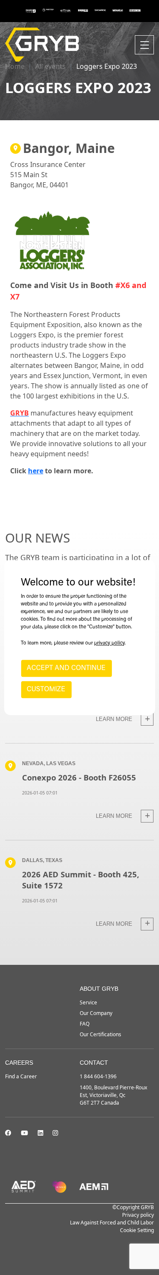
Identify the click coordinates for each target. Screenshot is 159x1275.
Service (88, 1002)
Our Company (96, 1013)
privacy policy (109, 643)
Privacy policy (138, 1214)
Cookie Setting (137, 1230)
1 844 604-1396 (98, 1076)
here (35, 470)
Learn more (115, 719)
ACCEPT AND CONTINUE (66, 668)
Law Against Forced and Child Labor (112, 1222)
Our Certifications (100, 1034)
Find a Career (21, 1076)
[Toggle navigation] (144, 44)
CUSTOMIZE (46, 689)
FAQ (84, 1023)
